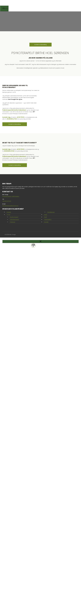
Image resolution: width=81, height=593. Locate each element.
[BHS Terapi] (12, 5)
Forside (9, 212)
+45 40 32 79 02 (6, 201)
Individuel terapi (14, 219)
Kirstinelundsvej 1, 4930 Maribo (10, 196)
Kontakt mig (6, 117)
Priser (45, 214)
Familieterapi (51, 212)
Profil (45, 217)
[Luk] (40, 241)
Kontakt (46, 222)
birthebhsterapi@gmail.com (10, 206)
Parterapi (12, 222)
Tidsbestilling (47, 219)
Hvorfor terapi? (14, 217)
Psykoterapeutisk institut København (14, 110)
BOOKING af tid (12, 119)
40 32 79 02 (20, 117)
